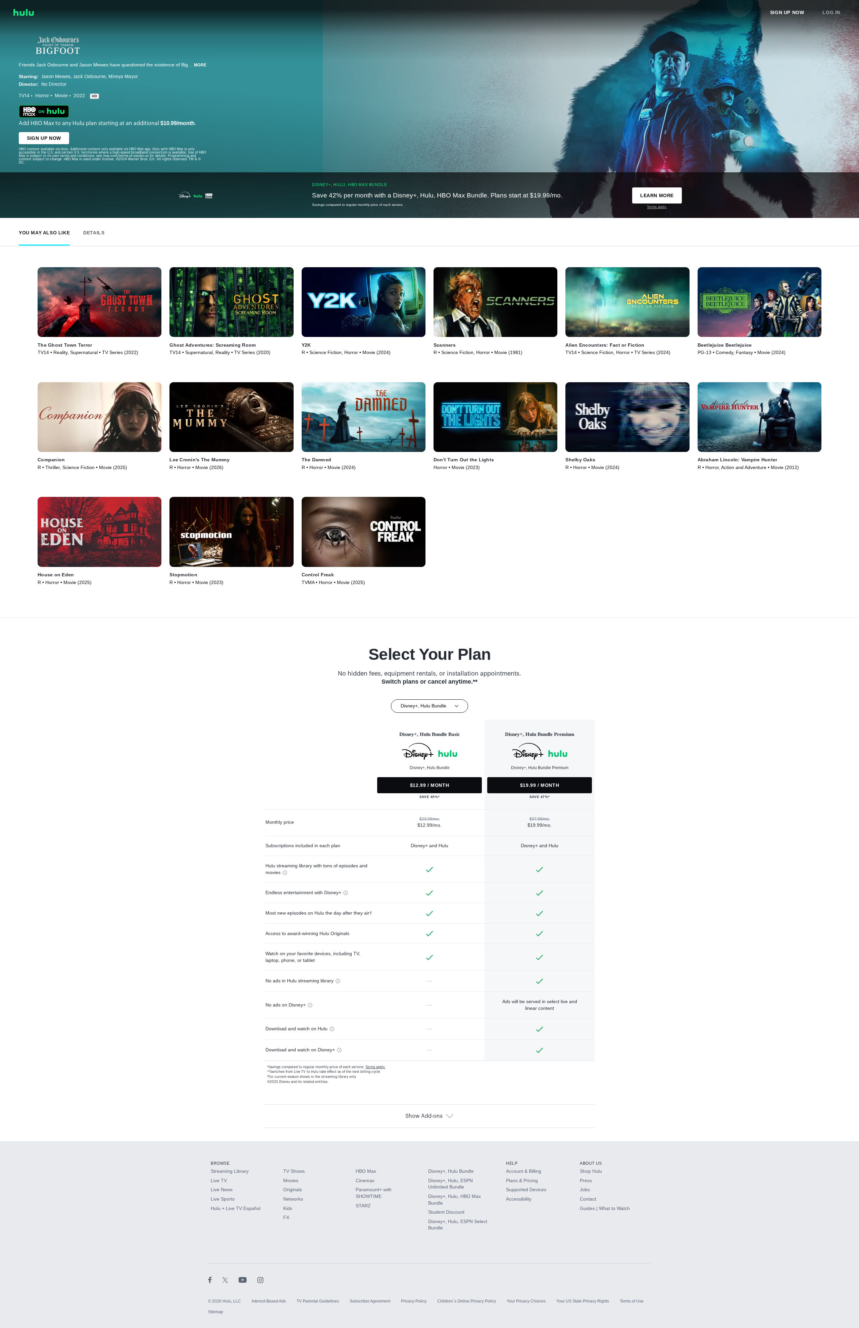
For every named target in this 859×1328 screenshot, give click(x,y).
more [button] (200, 65)
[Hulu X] (230, 1280)
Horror (42, 96)
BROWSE (220, 1163)
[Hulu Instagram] (260, 1280)
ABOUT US (591, 1163)
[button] (44, 231)
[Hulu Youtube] (248, 1280)
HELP (511, 1163)
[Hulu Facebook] (215, 1280)
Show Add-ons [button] (424, 1116)
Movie (61, 96)
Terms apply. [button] (375, 1067)
